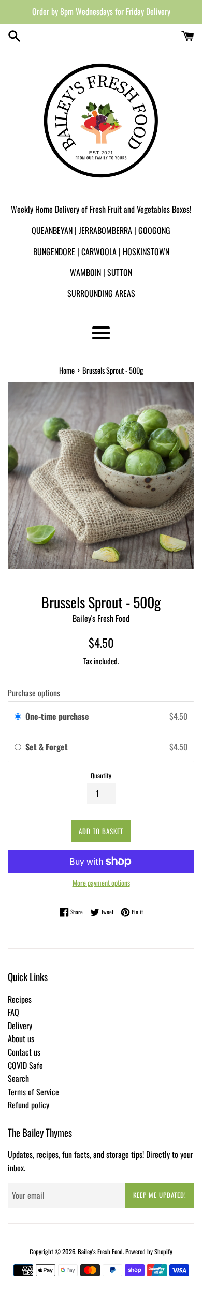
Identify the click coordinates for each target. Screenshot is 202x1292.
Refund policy (28, 1104)
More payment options (101, 882)
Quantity (101, 775)
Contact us (24, 1052)
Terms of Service (33, 1092)
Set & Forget (47, 746)
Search (18, 1078)
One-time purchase (57, 716)
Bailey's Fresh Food (100, 1251)
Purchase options (34, 693)
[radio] (18, 716)
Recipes (20, 999)
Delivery (20, 1025)
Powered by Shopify (148, 1251)
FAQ (13, 1012)
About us (21, 1038)
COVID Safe (25, 1065)
